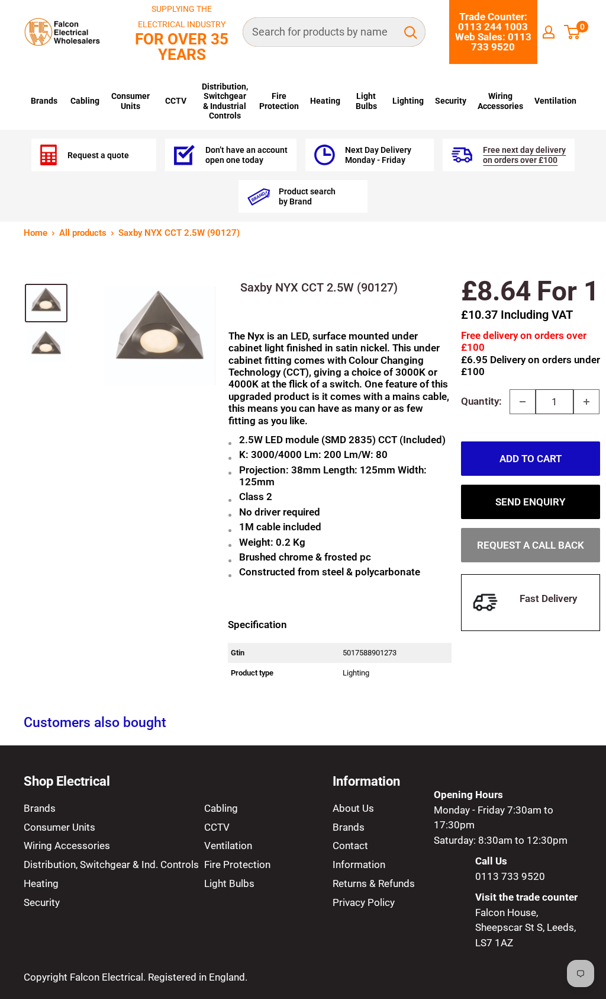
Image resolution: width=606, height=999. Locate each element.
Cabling (84, 100)
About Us (353, 808)
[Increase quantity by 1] (586, 401)
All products (83, 233)
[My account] (549, 32)
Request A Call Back (530, 545)
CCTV (175, 100)
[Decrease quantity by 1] (523, 401)
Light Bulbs (366, 100)
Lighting (408, 100)
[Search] (411, 32)
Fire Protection (279, 100)
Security (450, 100)
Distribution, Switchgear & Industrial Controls (225, 101)
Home (35, 233)
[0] (572, 32)
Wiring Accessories (500, 100)
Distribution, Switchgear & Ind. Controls (111, 864)
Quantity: (481, 401)
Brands (44, 100)
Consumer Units (130, 100)
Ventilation (555, 100)
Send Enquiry (530, 502)
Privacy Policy (364, 902)
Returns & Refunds (374, 883)
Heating (325, 100)
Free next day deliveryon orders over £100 (524, 154)
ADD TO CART (530, 459)
